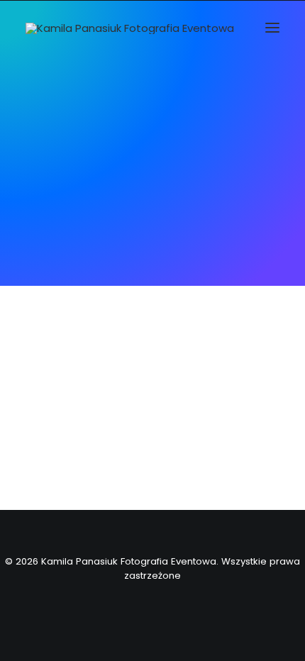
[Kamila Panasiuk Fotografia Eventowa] (130, 28)
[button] (272, 27)
